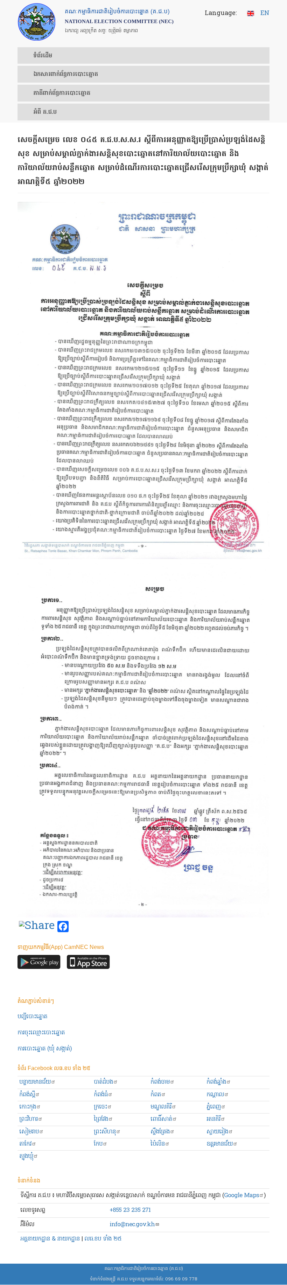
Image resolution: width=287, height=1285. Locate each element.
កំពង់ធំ (101, 1094)
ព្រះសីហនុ (105, 1131)
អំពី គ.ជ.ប (45, 112)
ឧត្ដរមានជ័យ (219, 1144)
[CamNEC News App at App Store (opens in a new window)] (88, 964)
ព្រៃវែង (101, 1119)
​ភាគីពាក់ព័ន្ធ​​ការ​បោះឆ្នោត (61, 93)
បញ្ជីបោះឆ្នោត (32, 1016)
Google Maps (241, 1195)
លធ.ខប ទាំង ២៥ (102, 1239)
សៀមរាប (29, 1131)
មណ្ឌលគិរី (161, 1107)
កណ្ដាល (215, 1094)
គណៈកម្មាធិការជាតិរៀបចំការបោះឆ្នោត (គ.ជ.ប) (143, 1268)
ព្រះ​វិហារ (28, 1119)
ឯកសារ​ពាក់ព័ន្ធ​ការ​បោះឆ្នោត (65, 74)
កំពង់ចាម (160, 1082)
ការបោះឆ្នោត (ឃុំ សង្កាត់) (45, 1049)
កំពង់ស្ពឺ (27, 1094)
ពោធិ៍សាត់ (161, 1119)
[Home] (37, 22)
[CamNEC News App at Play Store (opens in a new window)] (39, 964)
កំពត (155, 1094)
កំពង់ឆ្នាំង (216, 1082)
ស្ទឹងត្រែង (160, 1131)
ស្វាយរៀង (217, 1131)
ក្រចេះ (100, 1107)
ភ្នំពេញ (213, 1107)
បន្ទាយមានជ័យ (35, 1082)
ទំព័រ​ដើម (42, 56)
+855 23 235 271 (130, 1210)
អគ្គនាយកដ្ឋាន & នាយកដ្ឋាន (50, 1239)
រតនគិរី (213, 1119)
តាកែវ (25, 1144)
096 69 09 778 (181, 1279)
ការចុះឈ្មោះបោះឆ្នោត (41, 1032)
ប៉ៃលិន (157, 1144)
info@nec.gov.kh (132, 1224)
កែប (98, 1144)
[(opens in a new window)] (37, 927)
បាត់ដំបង (103, 1082)
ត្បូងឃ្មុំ (26, 1156)
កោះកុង (27, 1107)
